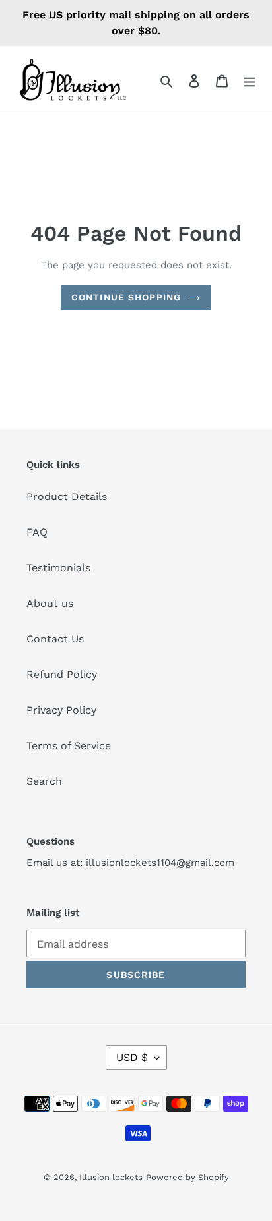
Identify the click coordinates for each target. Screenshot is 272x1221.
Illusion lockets (111, 1177)
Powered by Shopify (187, 1177)
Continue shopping (126, 297)
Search (44, 781)
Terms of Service (68, 745)
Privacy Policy (61, 710)
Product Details (66, 496)
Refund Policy (61, 674)
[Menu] (249, 80)
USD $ (132, 1057)
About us (49, 603)
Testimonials (58, 567)
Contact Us (55, 639)
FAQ (37, 532)
